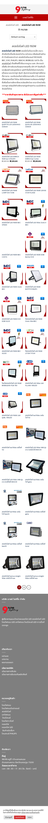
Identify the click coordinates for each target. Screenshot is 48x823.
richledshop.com (38, 733)
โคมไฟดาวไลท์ (8, 720)
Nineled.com (31, 686)
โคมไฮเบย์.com (34, 637)
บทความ (5, 659)
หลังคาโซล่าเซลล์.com (11, 743)
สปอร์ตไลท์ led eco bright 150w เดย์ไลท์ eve (34, 577)
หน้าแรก (5, 656)
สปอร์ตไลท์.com (8, 686)
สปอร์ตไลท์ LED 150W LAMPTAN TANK (9, 191)
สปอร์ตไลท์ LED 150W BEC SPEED (11, 224)
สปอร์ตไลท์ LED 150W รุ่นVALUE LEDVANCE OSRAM (33, 124)
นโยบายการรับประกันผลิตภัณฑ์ (14, 674)
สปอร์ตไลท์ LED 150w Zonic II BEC (35, 224)
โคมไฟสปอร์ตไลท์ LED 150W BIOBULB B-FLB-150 (12, 384)
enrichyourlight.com (11, 634)
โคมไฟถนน (6, 705)
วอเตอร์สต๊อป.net (29, 634)
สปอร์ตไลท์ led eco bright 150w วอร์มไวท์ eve (11, 577)
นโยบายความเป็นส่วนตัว (30, 812)
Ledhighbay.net (23, 680)
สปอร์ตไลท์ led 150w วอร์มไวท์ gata (34, 481)
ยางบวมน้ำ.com (23, 733)
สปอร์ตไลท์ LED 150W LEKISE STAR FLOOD (35, 191)
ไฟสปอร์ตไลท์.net (20, 637)
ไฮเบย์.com (20, 686)
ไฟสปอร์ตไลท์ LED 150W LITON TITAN (33, 352)
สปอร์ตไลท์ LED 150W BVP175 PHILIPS (32, 288)
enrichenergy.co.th (10, 799)
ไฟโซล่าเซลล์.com (36, 683)
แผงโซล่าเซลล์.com (35, 736)
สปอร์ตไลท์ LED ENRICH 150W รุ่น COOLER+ (10, 158)
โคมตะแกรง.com (16, 689)
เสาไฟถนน (6, 714)
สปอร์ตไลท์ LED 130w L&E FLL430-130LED (34, 384)
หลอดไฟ (5, 724)
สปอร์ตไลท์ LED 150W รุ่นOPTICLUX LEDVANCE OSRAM (11, 124)
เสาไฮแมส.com (8, 683)
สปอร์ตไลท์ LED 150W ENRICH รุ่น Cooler (32, 158)
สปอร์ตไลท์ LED (12, 24)
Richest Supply (8, 680)
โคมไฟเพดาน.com (31, 689)
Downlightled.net (37, 680)
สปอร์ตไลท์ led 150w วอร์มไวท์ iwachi (11, 513)
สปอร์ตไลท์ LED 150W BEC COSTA (11, 256)
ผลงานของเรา (7, 662)
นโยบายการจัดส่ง (9, 671)
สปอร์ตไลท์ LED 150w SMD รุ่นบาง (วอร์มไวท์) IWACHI (35, 448)
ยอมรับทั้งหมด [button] (20, 817)
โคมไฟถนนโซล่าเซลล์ (10, 708)
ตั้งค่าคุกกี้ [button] (8, 817)
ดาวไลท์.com (21, 736)
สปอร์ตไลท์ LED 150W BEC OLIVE (11, 352)
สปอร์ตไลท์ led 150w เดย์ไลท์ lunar (35, 545)
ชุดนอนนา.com (25, 799)
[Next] (29, 587)
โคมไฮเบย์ (6, 717)
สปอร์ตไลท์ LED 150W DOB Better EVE (34, 256)
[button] (15, 17)
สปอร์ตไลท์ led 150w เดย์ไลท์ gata (35, 513)
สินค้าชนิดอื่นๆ (8, 730)
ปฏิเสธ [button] (30, 817)
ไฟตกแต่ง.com (35, 739)
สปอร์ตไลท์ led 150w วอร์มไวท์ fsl (34, 416)
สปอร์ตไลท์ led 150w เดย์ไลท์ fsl (12, 448)
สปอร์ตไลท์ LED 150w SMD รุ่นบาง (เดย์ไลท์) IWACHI (12, 481)
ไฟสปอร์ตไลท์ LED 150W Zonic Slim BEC (33, 320)
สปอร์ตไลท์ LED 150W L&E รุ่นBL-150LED (11, 416)
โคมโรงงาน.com (21, 683)
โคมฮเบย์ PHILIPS (9, 733)
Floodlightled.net (18, 796)
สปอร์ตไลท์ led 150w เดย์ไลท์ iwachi (12, 545)
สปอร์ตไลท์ (6, 711)
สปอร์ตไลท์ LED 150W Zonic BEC (12, 288)
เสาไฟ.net (6, 796)
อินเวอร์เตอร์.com (21, 739)
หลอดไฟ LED (7, 727)
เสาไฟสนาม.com (9, 736)
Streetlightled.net (35, 796)
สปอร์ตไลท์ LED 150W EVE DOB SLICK (11, 320)
